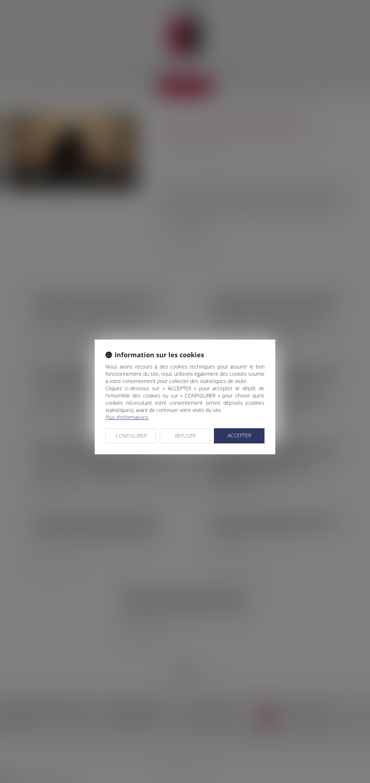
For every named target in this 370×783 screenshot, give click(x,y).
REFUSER (185, 435)
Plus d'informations (127, 417)
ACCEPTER (239, 435)
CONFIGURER (131, 435)
